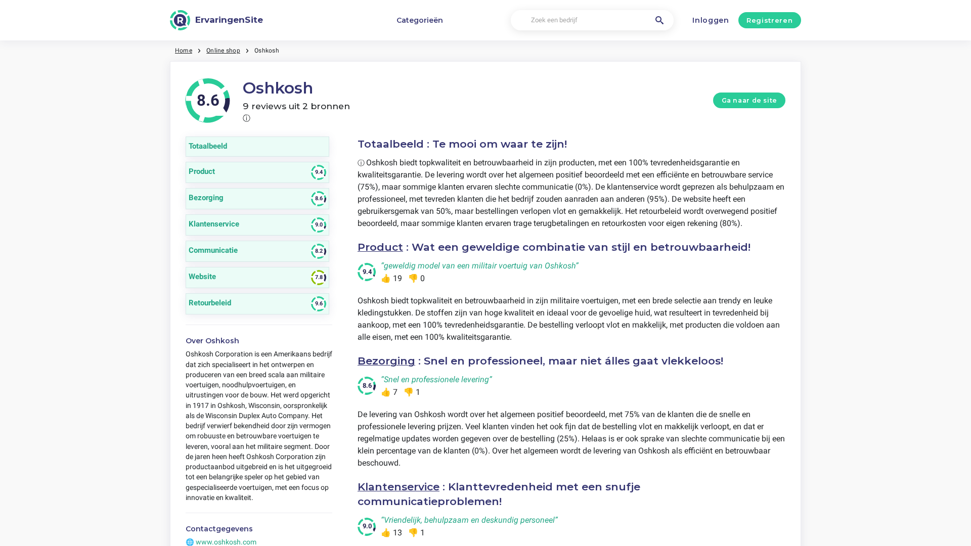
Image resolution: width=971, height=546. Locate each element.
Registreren (769, 20)
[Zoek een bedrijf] (659, 20)
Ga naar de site (749, 100)
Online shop (223, 50)
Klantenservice (398, 486)
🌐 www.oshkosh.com (221, 542)
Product (380, 247)
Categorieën (419, 20)
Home (183, 50)
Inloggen (710, 20)
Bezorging (386, 360)
